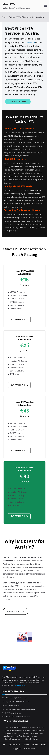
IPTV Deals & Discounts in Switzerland (16, 717)
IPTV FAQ (34, 745)
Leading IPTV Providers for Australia (16, 701)
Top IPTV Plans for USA (10, 705)
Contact (44, 745)
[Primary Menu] (45, 6)
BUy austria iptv (19, 450)
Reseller (25, 745)
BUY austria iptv (19, 385)
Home (4, 745)
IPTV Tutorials (14, 745)
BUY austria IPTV (17, 101)
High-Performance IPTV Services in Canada (18, 709)
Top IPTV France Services (11, 713)
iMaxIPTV (8, 4)
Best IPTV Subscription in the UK (14, 698)
